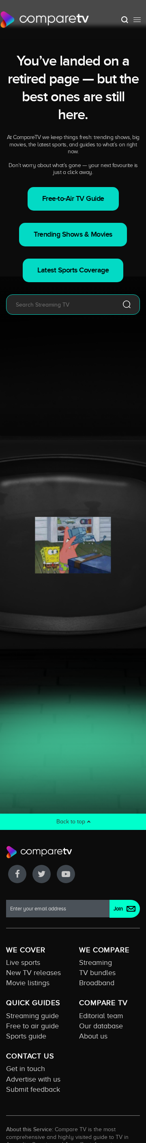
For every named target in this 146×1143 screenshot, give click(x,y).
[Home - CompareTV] (45, 19)
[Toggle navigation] (137, 19)
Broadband (96, 983)
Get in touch (25, 1069)
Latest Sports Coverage (73, 270)
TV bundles (97, 973)
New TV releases (33, 973)
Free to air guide (32, 1026)
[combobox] (61, 304)
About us (93, 1036)
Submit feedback (33, 1089)
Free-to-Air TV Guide (73, 198)
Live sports (23, 962)
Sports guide (26, 1036)
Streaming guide (32, 1016)
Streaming (95, 962)
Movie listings (27, 983)
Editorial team (101, 1016)
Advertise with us (33, 1079)
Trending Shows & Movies (73, 234)
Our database (101, 1026)
